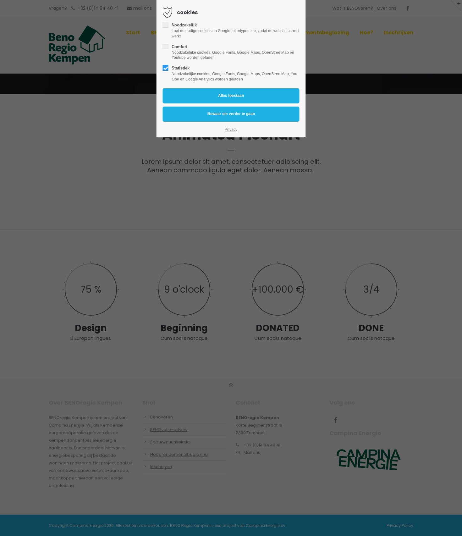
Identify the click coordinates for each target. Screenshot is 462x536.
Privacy (231, 129)
